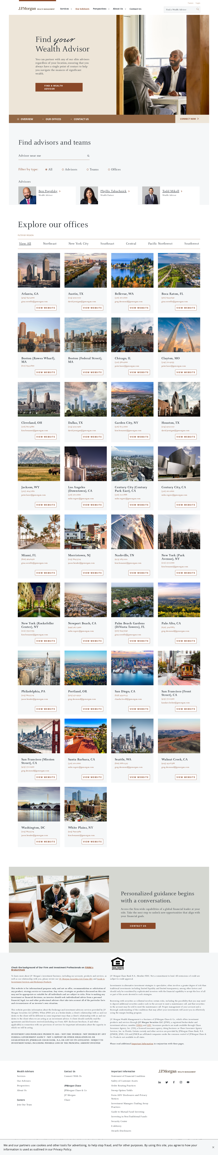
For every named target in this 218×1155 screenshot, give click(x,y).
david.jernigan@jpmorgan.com (82, 302)
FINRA (139, 1025)
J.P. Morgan (70, 1095)
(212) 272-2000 (167, 563)
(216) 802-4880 (27, 427)
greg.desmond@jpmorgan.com (129, 302)
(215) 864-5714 (74, 559)
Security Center (119, 1121)
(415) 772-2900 (167, 699)
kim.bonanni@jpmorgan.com (34, 431)
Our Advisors (24, 1081)
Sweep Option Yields (122, 1090)
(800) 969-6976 (28, 559)
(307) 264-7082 (28, 491)
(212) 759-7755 (27, 631)
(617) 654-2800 (27, 366)
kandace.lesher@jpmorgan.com (175, 703)
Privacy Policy (62, 1149)
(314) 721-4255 (167, 362)
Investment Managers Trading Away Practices (129, 1105)
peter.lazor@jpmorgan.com (127, 366)
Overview (27, 119)
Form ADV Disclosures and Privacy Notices (129, 1097)
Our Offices (53, 119)
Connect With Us (73, 1076)
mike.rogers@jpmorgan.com (81, 499)
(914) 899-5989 (74, 832)
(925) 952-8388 (168, 763)
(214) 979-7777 (74, 298)
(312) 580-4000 (121, 362)
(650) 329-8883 (168, 627)
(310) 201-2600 (121, 298)
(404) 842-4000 (28, 298)
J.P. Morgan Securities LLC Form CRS (76, 979)
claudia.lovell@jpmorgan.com (128, 699)
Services (64, 8)
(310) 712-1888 (121, 495)
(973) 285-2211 (121, 559)
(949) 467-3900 (74, 627)
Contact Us (81, 119)
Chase (67, 1100)
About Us (118, 8)
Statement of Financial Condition (128, 1076)
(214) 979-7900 (74, 427)
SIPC (149, 1025)
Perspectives (99, 8)
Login (198, 3)
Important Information (142, 1044)
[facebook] (176, 1083)
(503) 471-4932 (74, 695)
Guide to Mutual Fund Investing (127, 1112)
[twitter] (169, 1083)
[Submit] (194, 10)
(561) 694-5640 (167, 298)
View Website (45, 307)
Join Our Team (24, 1105)
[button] (213, 1147)
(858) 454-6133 (121, 695)
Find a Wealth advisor (53, 87)
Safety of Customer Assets (124, 1081)
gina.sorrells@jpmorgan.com (34, 302)
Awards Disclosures (121, 1131)
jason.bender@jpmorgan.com (81, 563)
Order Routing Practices (123, 1086)
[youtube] (188, 1083)
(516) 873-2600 (121, 427)
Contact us (138, 925)
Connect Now (188, 118)
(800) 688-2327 (121, 763)
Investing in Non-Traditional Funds (129, 1116)
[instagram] (183, 1083)
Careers (190, 3)
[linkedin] (162, 1083)
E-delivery (116, 1126)
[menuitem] (82, 9)
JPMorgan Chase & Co (75, 1090)
